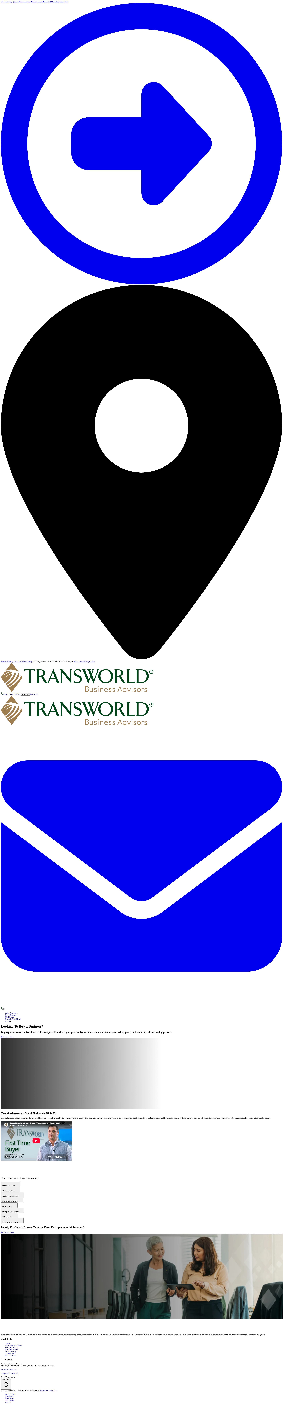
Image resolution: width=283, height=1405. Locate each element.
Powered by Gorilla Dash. (49, 1390)
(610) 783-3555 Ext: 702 (9, 1373)
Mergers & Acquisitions (13, 1345)
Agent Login (9, 1353)
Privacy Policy (10, 1394)
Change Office (89, 662)
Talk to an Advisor (7, 1037)
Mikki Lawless (79, 662)
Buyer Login (25, 694)
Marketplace (9, 1398)
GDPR (7, 1402)
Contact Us (34, 694)
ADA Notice (9, 1400)
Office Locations (11, 1347)
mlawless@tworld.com (9, 1369)
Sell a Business (10, 1351)
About (7, 1343)
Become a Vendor (11, 1349)
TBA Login (9, 1396)
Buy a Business (10, 1355)
